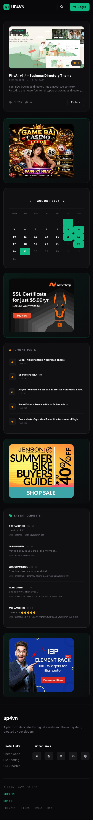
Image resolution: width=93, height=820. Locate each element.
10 (14, 236)
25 (25, 251)
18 (25, 244)
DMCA (38, 808)
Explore (75, 102)
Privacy (9, 808)
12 (35, 236)
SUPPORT (9, 794)
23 (78, 244)
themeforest (16, 80)
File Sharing (11, 760)
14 (57, 236)
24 (14, 251)
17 (14, 244)
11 (25, 236)
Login (81, 7)
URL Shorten (12, 766)
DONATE (8, 801)
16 (78, 236)
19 (35, 244)
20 (46, 244)
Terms (25, 808)
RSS (50, 808)
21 (57, 244)
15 (67, 236)
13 (46, 236)
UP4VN (17, 6)
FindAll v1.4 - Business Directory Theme (40, 76)
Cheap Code (11, 754)
